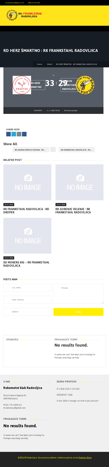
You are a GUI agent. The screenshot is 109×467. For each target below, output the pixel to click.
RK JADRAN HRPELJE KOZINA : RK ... (30, 150)
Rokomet (38, 110)
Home (39, 64)
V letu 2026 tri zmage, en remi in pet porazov (78, 401)
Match (50, 64)
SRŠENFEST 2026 (65, 395)
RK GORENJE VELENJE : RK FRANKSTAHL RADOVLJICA (73, 210)
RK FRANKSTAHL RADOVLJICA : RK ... (76, 150)
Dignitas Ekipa (85, 458)
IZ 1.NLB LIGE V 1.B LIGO (68, 389)
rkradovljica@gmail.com (14, 3)
